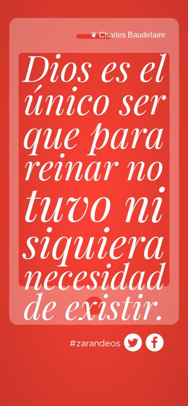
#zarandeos (95, 343)
